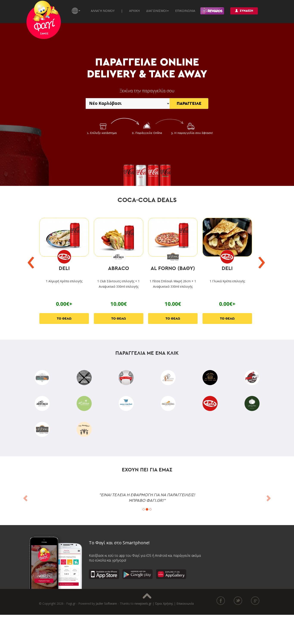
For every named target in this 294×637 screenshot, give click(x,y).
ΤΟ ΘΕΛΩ (64, 318)
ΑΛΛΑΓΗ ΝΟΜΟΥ (103, 11)
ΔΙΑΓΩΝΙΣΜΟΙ (156, 11)
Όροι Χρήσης (164, 603)
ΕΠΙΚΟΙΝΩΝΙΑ (185, 11)
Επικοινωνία (185, 603)
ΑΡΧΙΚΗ (134, 11)
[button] (24, 497)
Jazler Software (106, 603)
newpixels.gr (143, 603)
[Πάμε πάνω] (147, 596)
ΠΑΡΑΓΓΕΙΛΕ (189, 103)
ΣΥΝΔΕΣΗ (246, 10)
